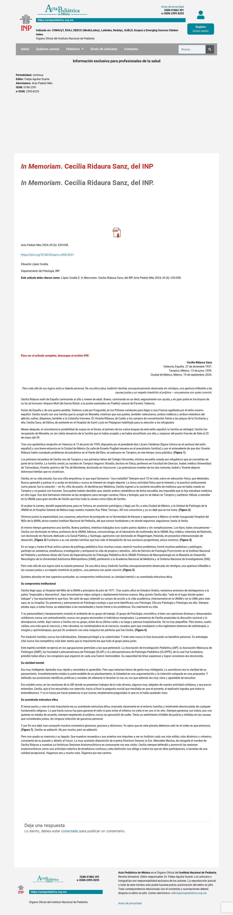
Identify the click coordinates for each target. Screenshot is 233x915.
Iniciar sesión (201, 31)
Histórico (73, 49)
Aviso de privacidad (172, 6)
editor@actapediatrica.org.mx (189, 893)
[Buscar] (210, 49)
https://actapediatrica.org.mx (56, 20)
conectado (69, 831)
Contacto (131, 49)
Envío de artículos (104, 49)
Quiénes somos (47, 49)
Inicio (25, 49)
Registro (201, 27)
